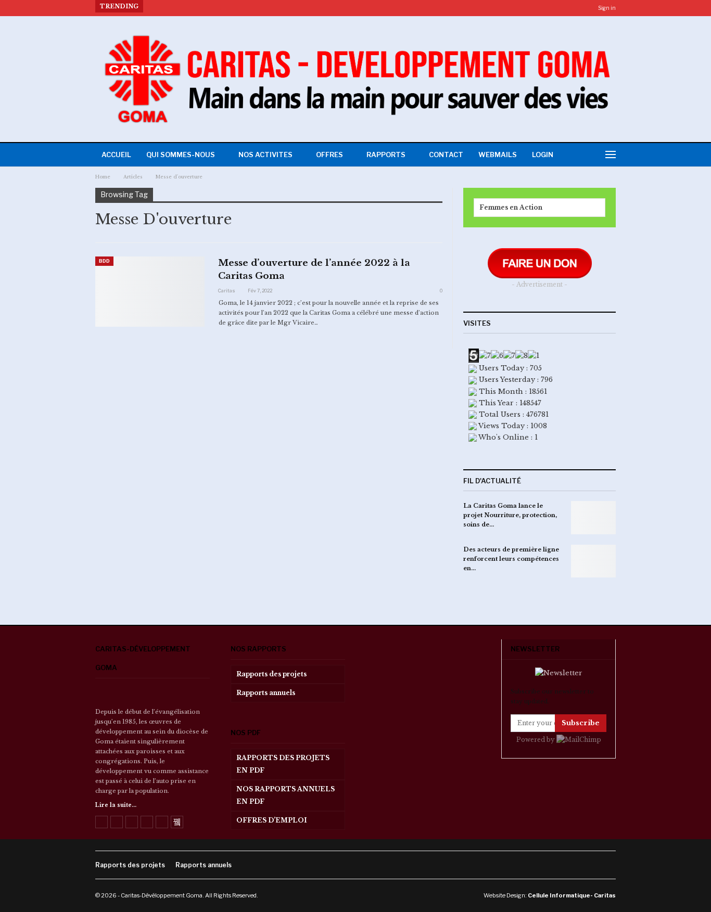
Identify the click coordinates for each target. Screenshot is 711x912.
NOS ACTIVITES (265, 154)
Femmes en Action (510, 207)
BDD (104, 261)
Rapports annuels (265, 693)
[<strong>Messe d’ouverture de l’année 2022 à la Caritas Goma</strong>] (150, 291)
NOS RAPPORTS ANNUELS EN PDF (285, 795)
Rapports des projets (271, 674)
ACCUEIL (116, 154)
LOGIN (542, 154)
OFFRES (329, 154)
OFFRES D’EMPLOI (271, 820)
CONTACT (446, 154)
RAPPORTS (385, 154)
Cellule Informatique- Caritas (572, 895)
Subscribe (581, 722)
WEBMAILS (497, 154)
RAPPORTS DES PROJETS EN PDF (282, 764)
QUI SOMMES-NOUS (180, 154)
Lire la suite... (115, 805)
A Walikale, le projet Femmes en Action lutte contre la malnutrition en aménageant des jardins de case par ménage (349, 6)
